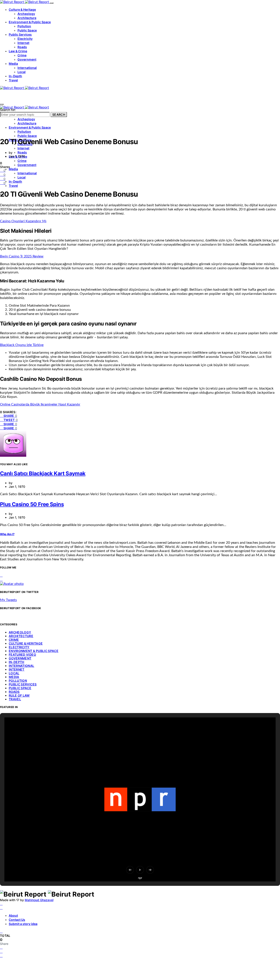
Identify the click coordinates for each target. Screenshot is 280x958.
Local (22, 72)
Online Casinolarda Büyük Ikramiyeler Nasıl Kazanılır (40, 404)
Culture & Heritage (22, 9)
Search (58, 114)
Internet (23, 43)
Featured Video (22, 654)
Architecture (27, 18)
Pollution (24, 26)
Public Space (27, 30)
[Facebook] (1, 904)
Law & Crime (18, 51)
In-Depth (15, 76)
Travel (13, 80)
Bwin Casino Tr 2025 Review (22, 256)
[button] (130, 870)
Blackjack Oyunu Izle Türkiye (22, 345)
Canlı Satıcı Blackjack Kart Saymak (43, 473)
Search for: (8, 110)
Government (27, 59)
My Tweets (8, 600)
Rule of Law (19, 695)
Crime (22, 55)
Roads (22, 47)
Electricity (25, 38)
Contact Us (17, 919)
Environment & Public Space (30, 22)
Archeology (26, 14)
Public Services (20, 34)
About (13, 915)
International (27, 68)
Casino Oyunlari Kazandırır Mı (23, 221)
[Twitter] (1, 908)
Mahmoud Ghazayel (39, 900)
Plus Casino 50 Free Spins (32, 504)
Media (13, 63)
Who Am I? (7, 534)
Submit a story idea (23, 924)
